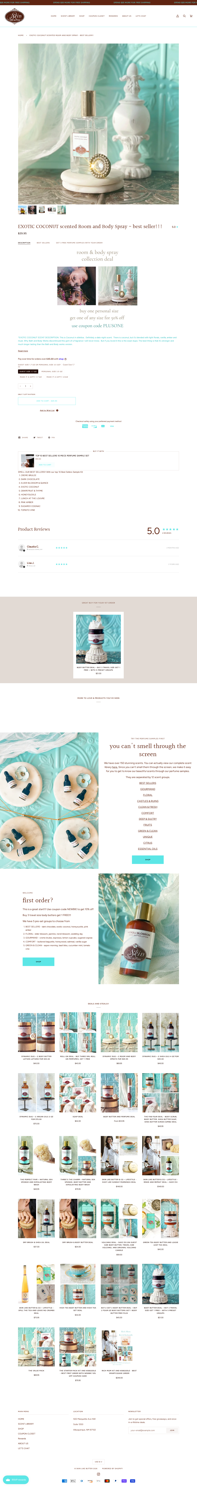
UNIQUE (148, 836)
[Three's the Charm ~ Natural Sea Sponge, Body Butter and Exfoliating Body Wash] (77, 1155)
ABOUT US (23, 1443)
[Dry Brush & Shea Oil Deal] (36, 1218)
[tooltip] (57, 410)
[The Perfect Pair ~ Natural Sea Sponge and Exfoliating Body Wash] (36, 1155)
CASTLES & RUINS (147, 801)
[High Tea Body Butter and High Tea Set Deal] (77, 1284)
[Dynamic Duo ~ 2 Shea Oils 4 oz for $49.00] (160, 1032)
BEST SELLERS (43, 243)
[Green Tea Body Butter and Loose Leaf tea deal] (160, 1218)
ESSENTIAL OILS (147, 848)
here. (115, 767)
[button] (47, 410)
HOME (21, 1419)
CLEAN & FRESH (147, 806)
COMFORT (147, 812)
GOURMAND (147, 789)
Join (172, 1430)
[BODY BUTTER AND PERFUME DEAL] (119, 1093)
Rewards (22, 1438)
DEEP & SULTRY (148, 818)
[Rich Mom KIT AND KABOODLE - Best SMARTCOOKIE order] (119, 1347)
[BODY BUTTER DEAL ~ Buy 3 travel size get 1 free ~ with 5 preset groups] (98, 639)
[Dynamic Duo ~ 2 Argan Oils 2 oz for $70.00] (36, 1093)
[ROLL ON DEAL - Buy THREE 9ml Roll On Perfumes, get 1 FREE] (77, 1032)
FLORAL (147, 794)
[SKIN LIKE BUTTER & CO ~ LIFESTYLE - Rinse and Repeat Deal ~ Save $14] (160, 1155)
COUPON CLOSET (26, 1433)
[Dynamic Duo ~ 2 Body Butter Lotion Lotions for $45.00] (36, 1032)
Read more (23, 351)
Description (24, 243)
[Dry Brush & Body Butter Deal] (77, 1218)
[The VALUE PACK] (36, 1347)
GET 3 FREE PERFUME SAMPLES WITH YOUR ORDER (79, 243)
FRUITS (147, 824)
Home (21, 35)
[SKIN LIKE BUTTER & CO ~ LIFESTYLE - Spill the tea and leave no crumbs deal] (36, 1284)
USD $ (97, 1462)
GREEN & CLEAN (147, 830)
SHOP (147, 860)
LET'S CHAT (24, 1448)
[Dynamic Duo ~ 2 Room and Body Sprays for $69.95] (119, 1032)
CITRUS (147, 842)
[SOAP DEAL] (77, 1093)
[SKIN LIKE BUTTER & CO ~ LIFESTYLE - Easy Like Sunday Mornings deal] (119, 1155)
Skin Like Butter (84, 1469)
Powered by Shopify (112, 1469)
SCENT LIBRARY (26, 1424)
